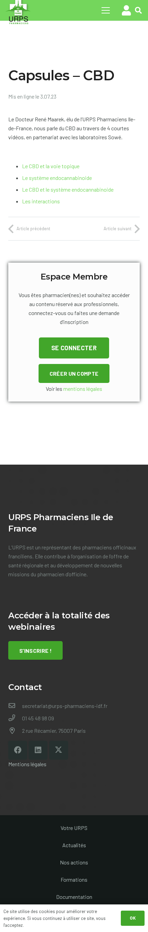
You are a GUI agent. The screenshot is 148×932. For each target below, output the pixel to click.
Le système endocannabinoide (57, 177)
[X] (58, 750)
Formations (74, 879)
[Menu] (105, 10)
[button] (138, 10)
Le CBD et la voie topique (51, 166)
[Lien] (126, 10)
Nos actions (74, 862)
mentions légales (82, 388)
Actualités (74, 845)
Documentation (74, 896)
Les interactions (41, 201)
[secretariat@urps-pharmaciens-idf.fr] (15, 705)
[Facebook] (17, 750)
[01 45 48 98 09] (15, 718)
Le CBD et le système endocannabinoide (68, 189)
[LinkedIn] (38, 750)
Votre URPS (74, 827)
